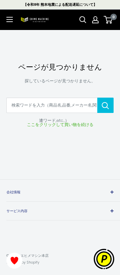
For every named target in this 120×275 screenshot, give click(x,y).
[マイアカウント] (95, 19)
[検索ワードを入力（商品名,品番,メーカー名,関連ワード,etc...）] (105, 105)
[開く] (82, 19)
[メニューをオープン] (9, 19)
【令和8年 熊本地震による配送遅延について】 (60, 4)
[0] (108, 20)
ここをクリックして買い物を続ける (60, 125)
